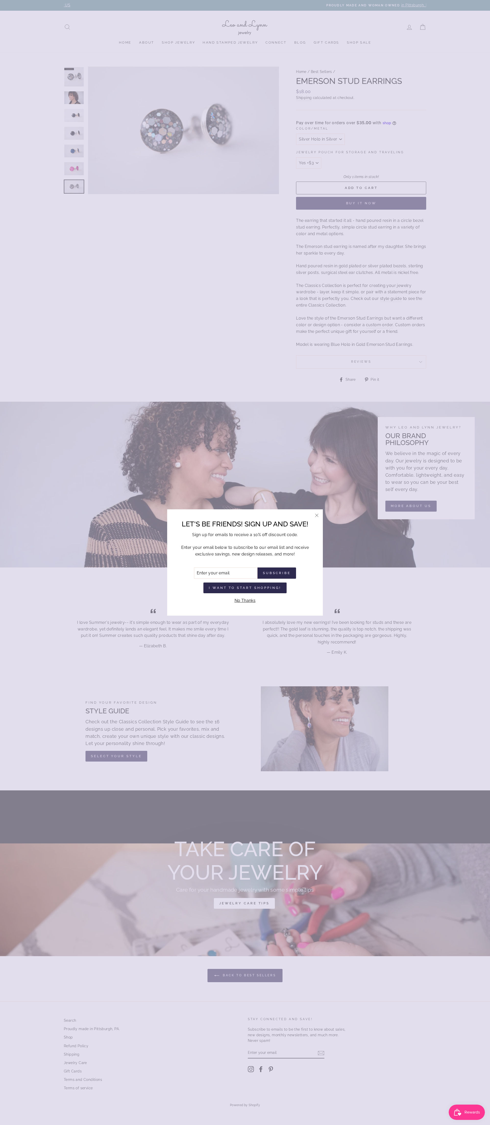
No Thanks (245, 600)
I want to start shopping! (245, 588)
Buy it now (361, 203)
